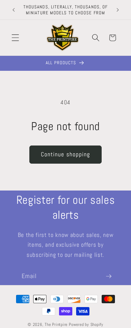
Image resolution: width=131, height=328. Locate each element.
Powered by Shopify (86, 324)
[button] (15, 37)
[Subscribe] (108, 276)
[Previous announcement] (13, 9)
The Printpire (56, 324)
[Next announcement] (117, 9)
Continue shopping (65, 154)
